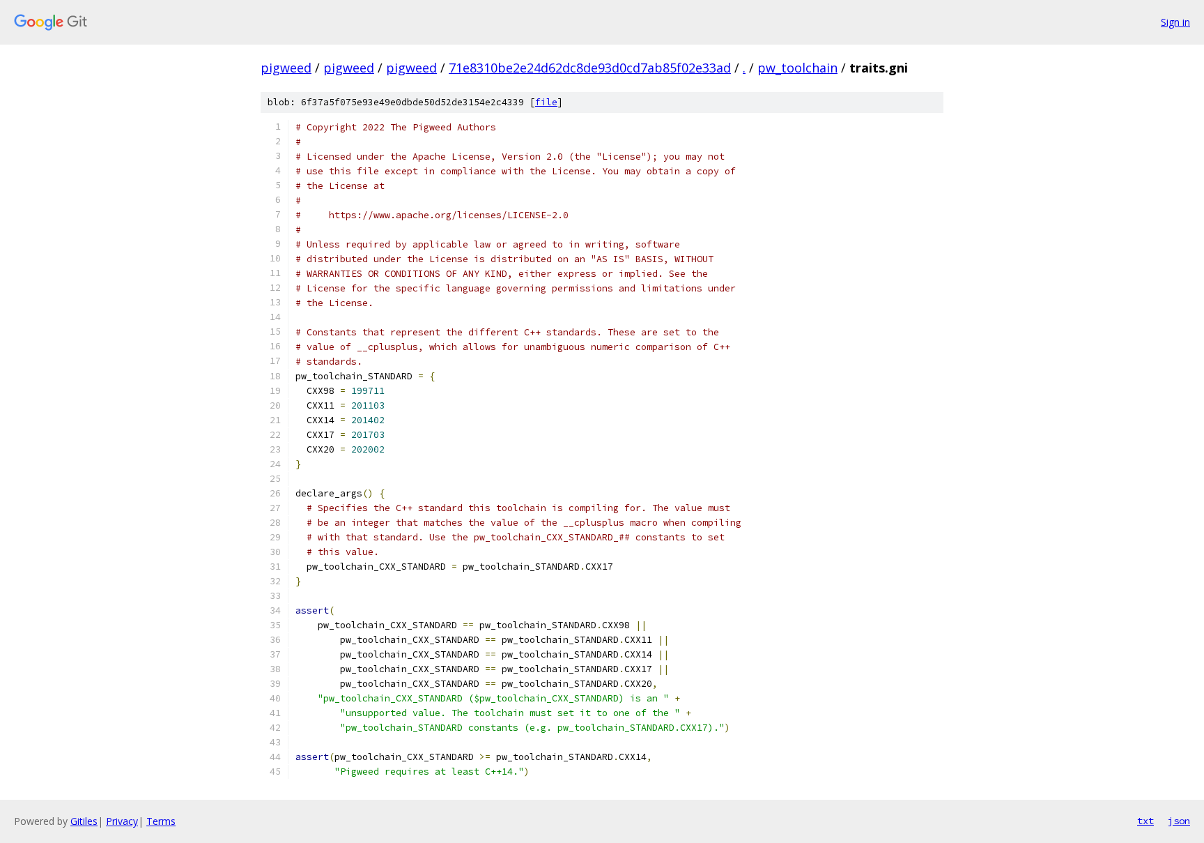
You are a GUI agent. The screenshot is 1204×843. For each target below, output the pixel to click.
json (1179, 820)
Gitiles (84, 821)
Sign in (1175, 22)
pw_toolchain (797, 67)
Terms (161, 821)
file (546, 102)
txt (1145, 820)
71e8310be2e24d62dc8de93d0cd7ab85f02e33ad (590, 67)
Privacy (122, 821)
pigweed (286, 67)
